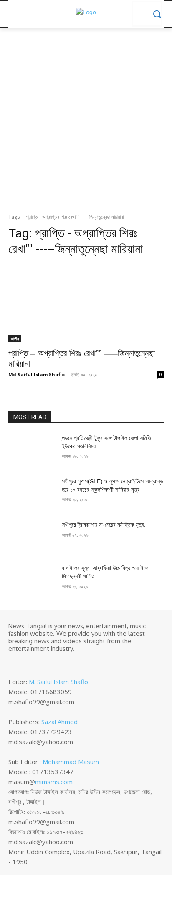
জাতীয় (15, 339)
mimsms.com (54, 781)
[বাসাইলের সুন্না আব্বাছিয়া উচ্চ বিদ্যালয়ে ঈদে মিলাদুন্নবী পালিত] (31, 580)
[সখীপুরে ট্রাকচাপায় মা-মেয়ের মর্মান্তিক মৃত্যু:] (31, 537)
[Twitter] (37, 662)
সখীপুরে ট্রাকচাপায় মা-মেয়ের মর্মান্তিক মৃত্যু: (104, 524)
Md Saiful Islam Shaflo (36, 374)
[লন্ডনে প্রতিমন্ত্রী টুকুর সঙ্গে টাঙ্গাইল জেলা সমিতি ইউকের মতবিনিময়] (31, 450)
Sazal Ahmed (59, 721)
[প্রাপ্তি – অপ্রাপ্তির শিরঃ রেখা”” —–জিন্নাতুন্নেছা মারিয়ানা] (86, 303)
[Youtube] (49, 662)
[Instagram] (26, 662)
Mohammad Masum (71, 761)
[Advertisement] (86, 123)
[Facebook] (14, 662)
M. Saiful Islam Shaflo (58, 681)
